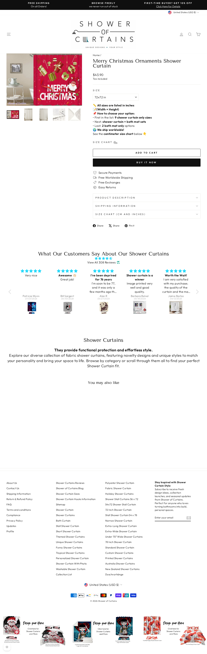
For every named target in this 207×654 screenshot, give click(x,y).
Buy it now (146, 162)
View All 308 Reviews (101, 262)
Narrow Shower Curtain (118, 520)
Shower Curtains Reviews (70, 482)
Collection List (64, 574)
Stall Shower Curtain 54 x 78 (121, 515)
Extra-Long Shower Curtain (121, 526)
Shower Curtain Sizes (68, 493)
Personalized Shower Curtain (72, 558)
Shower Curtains (65, 515)
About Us (11, 482)
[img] (103, 258)
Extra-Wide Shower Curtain (121, 531)
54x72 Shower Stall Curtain (120, 504)
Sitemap (60, 504)
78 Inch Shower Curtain (118, 542)
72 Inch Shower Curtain (118, 509)
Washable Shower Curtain (70, 569)
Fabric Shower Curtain (118, 488)
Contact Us (12, 488)
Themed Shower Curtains (70, 536)
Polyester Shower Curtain (119, 482)
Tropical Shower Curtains (70, 552)
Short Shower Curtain (68, 531)
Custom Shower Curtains (119, 552)
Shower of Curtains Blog (70, 488)
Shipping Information (115, 206)
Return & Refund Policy (19, 499)
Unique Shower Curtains (69, 542)
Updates (11, 526)
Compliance (13, 515)
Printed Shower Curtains (119, 558)
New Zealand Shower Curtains (122, 569)
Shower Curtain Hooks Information (76, 499)
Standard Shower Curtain (119, 547)
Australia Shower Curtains (120, 563)
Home (96, 55)
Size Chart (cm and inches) (120, 214)
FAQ (8, 504)
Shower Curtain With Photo (71, 563)
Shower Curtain (65, 509)
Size (96, 90)
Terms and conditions (18, 509)
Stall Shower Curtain (67, 526)
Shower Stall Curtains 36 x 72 (121, 499)
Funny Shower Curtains (69, 547)
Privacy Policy (14, 520)
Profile (10, 531)
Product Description (115, 197)
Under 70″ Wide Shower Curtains (124, 536)
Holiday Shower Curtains (119, 493)
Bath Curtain (63, 520)
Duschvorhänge (114, 574)
